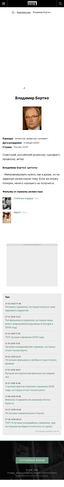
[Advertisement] (32, 48)
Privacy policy (42, 476)
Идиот (17, 212)
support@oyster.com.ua (25, 476)
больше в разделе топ (47, 431)
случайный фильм (32, 460)
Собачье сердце (23, 198)
